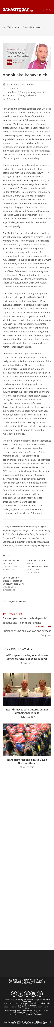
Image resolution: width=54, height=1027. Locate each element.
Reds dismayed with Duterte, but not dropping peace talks (27, 711)
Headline (11, 92)
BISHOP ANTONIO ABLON (21, 84)
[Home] (4, 27)
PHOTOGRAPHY (27, 983)
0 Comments (13, 99)
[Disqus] (27, 811)
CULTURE (40, 982)
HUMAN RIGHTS (25, 980)
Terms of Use (14, 1023)
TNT (24, 601)
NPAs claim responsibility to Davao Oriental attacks (27, 761)
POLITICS (13, 980)
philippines (17, 601)
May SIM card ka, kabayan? (11, 562)
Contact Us (41, 1023)
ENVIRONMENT (15, 982)
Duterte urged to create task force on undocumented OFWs (13, 580)
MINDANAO (29, 982)
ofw (9, 601)
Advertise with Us (28, 1023)
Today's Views (26, 95)
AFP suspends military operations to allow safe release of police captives (27, 657)
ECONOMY (38, 980)
